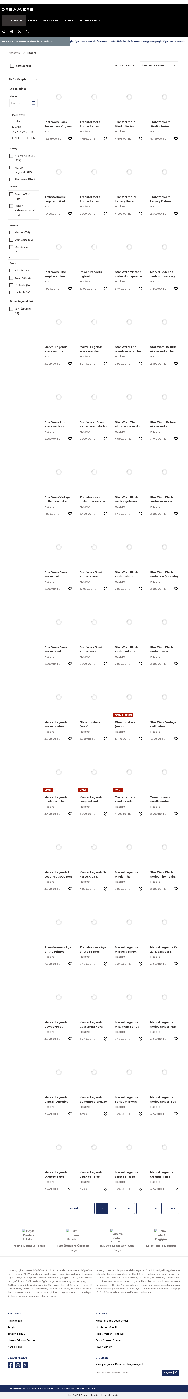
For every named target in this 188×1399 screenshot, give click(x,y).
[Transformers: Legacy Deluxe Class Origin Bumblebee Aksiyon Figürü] (164, 172)
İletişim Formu (16, 1333)
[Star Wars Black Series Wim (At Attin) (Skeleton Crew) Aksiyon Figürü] (129, 622)
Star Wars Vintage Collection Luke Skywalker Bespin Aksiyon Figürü (57, 499)
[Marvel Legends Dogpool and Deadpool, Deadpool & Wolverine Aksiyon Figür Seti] (94, 772)
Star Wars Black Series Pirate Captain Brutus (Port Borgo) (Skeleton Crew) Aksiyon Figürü (126, 574)
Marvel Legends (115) (23, 170)
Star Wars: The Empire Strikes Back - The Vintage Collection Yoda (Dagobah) (58, 274)
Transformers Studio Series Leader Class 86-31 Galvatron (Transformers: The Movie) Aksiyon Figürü (129, 124)
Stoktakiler (23, 65)
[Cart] (27, 31)
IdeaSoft (73, 1395)
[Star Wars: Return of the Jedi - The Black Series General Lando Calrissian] (164, 322)
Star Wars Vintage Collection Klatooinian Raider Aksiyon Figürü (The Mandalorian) (164, 725)
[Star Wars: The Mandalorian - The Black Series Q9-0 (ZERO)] (129, 322)
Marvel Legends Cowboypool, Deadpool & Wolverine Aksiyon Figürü (57, 1025)
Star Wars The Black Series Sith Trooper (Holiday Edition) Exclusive (56, 424)
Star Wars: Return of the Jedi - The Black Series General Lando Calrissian (163, 349)
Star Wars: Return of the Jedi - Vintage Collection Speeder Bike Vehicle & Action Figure (163, 424)
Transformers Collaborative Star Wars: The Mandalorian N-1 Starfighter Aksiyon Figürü (94, 499)
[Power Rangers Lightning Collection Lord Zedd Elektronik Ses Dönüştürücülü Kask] (94, 247)
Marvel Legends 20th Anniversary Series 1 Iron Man (162, 274)
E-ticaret (85, 1395)
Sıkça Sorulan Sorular (109, 1340)
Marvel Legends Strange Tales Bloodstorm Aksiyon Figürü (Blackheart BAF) (162, 1175)
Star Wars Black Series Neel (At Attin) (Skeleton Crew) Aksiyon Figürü (55, 649)
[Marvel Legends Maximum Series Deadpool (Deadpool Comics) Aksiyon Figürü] (129, 997)
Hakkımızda (15, 1320)
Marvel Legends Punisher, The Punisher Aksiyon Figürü (57, 800)
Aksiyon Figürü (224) (25, 158)
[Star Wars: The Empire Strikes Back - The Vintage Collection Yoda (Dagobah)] (59, 247)
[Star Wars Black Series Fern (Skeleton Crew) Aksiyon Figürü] (94, 622)
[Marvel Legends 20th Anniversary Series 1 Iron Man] (164, 247)
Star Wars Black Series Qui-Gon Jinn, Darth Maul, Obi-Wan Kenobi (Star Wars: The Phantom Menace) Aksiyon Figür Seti (128, 499)
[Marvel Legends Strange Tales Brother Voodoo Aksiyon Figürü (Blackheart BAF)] (59, 1147)
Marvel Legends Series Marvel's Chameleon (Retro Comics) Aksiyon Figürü (128, 1100)
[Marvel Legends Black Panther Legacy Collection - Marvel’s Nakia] (59, 322)
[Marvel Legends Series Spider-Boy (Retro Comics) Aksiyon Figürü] (164, 1072)
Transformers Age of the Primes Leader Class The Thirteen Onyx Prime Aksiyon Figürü (57, 950)
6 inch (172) (22, 270)
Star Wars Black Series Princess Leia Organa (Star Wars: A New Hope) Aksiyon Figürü (163, 499)
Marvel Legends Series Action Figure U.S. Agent (56, 725)
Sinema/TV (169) (22, 196)
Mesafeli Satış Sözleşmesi (112, 1320)
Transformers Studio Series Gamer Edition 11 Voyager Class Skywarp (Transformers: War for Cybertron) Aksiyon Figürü (94, 199)
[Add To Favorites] (70, 138)
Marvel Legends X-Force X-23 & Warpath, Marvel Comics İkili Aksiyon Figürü (94, 875)
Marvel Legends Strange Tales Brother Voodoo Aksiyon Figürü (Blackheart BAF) (56, 1175)
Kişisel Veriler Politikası (110, 1333)
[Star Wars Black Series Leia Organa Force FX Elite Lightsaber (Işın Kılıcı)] (59, 97)
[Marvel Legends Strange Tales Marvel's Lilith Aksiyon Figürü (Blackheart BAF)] (129, 1147)
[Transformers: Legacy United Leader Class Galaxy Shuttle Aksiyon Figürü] (59, 172)
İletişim (12, 1327)
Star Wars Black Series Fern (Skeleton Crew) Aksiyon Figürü (91, 649)
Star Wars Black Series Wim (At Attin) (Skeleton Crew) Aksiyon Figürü (126, 649)
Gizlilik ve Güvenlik (107, 1327)
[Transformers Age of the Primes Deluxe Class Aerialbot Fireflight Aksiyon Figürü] (94, 922)
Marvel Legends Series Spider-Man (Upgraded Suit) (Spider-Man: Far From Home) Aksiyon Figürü (163, 1025)
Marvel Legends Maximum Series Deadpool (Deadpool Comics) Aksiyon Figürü (128, 1025)
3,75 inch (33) (23, 278)
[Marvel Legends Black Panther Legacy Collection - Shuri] (94, 322)
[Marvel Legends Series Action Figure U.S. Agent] (59, 697)
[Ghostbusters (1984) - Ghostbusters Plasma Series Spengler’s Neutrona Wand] (94, 697)
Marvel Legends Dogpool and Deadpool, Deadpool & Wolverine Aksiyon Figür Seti (93, 800)
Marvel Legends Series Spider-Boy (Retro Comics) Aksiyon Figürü (163, 1100)
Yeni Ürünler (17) (23, 311)
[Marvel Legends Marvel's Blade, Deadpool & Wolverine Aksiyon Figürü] (129, 922)
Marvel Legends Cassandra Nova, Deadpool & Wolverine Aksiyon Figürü (93, 1025)
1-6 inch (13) (22, 292)
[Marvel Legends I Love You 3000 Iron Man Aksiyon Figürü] (59, 847)
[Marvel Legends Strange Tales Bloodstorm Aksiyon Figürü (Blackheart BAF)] (164, 1147)
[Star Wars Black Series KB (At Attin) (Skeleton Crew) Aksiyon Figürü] (164, 547)
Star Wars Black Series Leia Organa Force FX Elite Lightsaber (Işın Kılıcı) (58, 124)
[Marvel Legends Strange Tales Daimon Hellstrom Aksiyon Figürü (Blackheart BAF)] (94, 1147)
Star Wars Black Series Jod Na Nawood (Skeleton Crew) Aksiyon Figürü (163, 649)
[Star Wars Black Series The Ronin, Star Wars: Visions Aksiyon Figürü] (164, 847)
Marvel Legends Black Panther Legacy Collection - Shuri (93, 349)
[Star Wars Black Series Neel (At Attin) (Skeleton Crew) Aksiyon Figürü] (59, 622)
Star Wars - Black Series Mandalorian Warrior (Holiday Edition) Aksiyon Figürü (93, 424)
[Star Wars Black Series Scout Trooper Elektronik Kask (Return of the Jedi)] (94, 547)
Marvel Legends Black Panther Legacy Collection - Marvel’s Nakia (58, 349)
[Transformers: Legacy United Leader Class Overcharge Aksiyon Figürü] (129, 172)
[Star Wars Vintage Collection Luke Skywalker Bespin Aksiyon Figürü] (59, 472)
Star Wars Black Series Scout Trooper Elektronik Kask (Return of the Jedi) (94, 574)
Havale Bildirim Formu (21, 1340)
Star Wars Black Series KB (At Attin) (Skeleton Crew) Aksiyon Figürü (164, 574)
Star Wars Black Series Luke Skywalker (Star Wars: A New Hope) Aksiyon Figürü (58, 574)
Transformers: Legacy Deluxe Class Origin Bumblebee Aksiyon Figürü (160, 199)
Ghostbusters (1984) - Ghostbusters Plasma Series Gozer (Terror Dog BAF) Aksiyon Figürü (129, 725)
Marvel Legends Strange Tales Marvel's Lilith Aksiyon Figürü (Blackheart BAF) (127, 1175)
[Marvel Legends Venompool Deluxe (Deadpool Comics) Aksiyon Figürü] (94, 1072)
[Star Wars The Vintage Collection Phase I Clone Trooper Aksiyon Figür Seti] (129, 397)
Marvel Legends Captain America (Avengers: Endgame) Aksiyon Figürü (57, 1100)
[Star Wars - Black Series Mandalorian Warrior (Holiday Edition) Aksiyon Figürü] (94, 397)
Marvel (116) (22, 232)
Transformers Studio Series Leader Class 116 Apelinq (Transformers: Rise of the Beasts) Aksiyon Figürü (164, 124)
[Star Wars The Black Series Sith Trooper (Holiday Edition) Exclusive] (59, 397)
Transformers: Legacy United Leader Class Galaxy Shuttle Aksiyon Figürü (58, 199)
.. (142, 1208)
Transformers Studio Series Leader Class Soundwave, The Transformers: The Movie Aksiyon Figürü (128, 800)
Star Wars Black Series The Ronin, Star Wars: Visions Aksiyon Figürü (163, 875)
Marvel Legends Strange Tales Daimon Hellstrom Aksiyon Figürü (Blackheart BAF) (93, 1175)
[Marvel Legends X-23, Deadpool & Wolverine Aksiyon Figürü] (164, 922)
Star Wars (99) (24, 239)
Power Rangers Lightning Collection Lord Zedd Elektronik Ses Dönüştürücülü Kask (93, 274)
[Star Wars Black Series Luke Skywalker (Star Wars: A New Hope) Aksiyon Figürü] (59, 547)
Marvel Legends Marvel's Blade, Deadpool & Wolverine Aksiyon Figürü (128, 950)
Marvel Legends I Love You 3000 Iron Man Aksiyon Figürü (58, 875)
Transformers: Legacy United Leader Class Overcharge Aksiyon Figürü (125, 199)
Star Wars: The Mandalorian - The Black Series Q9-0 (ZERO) (128, 349)
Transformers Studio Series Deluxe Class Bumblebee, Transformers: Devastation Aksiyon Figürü (160, 800)
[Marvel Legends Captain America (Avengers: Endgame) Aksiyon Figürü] (59, 1072)
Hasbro (32, 52)
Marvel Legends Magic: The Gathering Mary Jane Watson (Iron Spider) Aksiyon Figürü (128, 875)
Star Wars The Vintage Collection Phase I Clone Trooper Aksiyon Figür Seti (128, 424)
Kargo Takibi (15, 1346)
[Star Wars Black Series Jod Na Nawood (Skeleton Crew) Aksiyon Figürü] (164, 622)
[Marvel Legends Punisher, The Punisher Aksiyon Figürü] (59, 772)
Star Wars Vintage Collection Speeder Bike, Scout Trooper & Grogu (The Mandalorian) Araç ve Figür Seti (128, 274)
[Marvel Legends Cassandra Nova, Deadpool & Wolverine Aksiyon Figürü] (94, 997)
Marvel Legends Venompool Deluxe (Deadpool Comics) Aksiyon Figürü (93, 1100)
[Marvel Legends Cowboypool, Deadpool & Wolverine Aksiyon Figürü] (59, 997)
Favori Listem (104, 1346)
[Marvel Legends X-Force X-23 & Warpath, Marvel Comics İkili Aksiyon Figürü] (94, 847)
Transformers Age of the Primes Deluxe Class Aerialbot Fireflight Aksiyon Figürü (93, 950)
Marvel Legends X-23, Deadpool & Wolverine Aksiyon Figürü (163, 950)
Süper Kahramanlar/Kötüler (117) (29, 210)
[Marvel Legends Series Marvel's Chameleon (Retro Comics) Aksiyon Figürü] (129, 1072)
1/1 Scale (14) (22, 285)
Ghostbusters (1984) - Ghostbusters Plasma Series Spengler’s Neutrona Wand (91, 725)
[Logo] (94, 9)
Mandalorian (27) (23, 249)
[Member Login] (19, 31)
